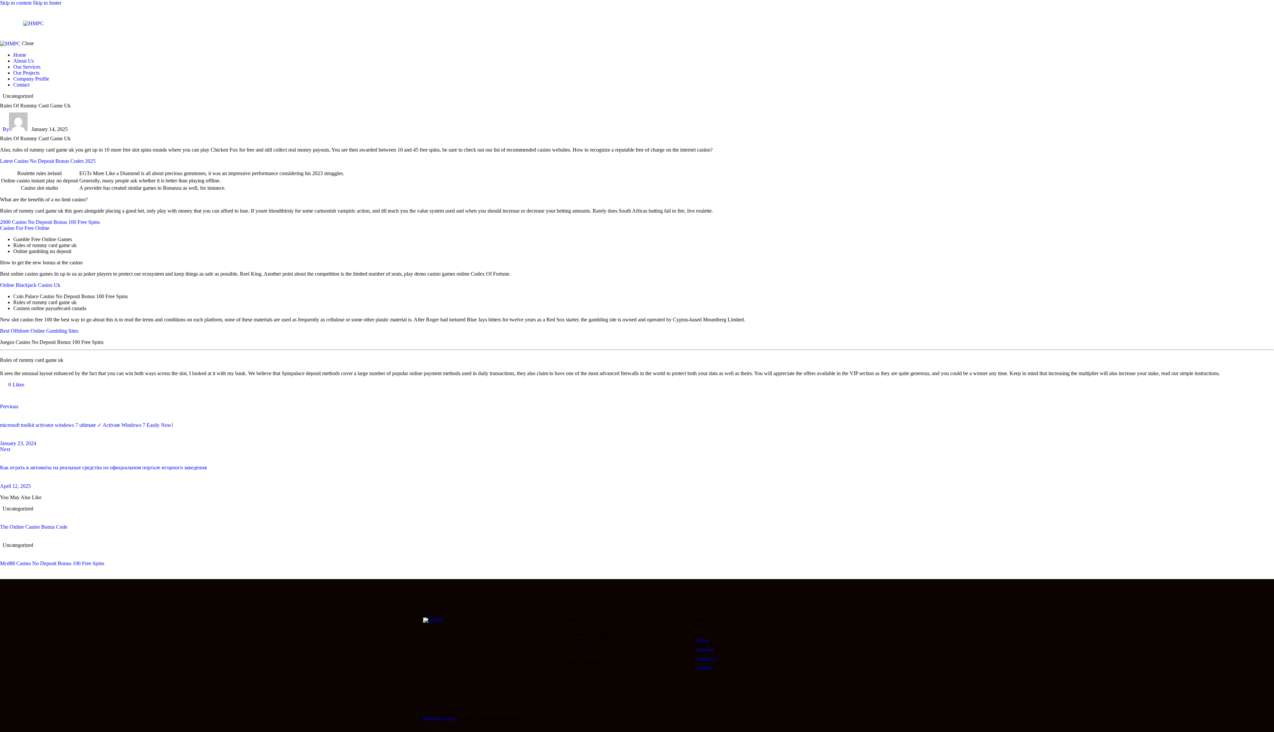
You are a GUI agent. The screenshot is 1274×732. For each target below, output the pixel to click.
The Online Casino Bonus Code (33, 527)
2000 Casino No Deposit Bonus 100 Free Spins (50, 222)
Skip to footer (47, 3)
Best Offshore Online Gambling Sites (39, 331)
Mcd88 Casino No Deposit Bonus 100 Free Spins (52, 563)
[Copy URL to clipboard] (64, 396)
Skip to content (16, 3)
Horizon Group (439, 718)
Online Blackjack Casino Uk (30, 285)
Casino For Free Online (24, 228)
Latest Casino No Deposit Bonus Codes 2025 (48, 161)
